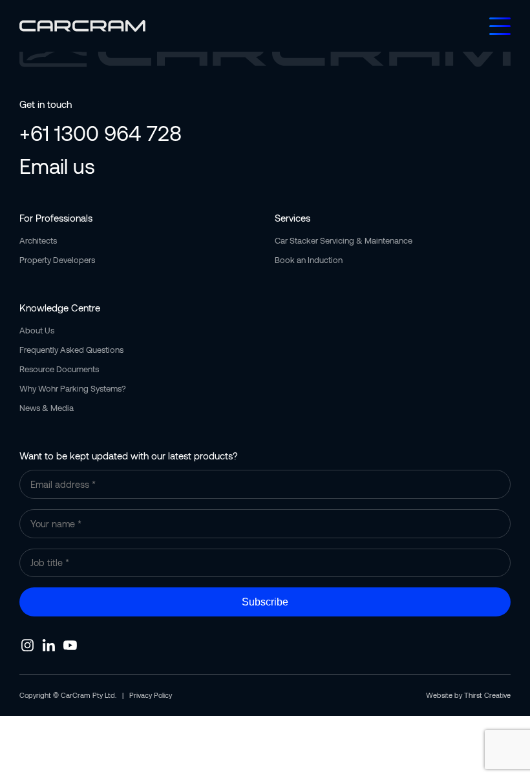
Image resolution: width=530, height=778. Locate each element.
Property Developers (57, 260)
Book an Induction (309, 260)
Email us (57, 165)
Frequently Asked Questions (71, 349)
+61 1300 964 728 (100, 132)
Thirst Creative (487, 695)
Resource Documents (59, 369)
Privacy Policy (150, 695)
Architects (38, 240)
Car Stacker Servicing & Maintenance (343, 240)
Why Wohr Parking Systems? (72, 388)
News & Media (46, 408)
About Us (36, 330)
